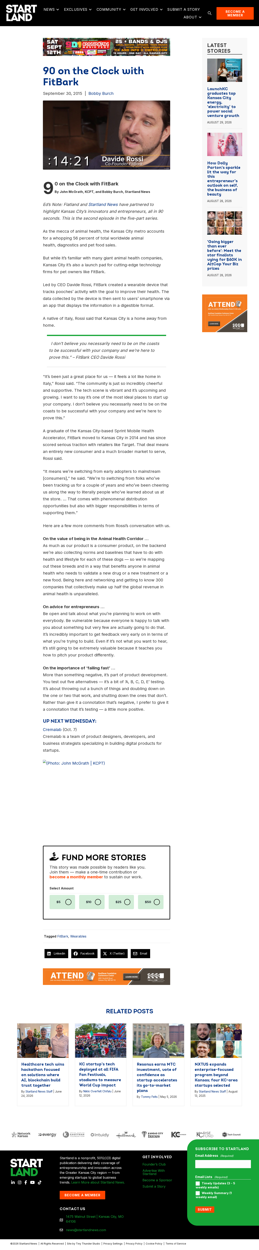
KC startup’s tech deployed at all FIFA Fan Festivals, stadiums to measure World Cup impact (100, 1074)
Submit (205, 1209)
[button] (58, 9)
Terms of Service (176, 1243)
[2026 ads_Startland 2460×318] (106, 47)
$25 (118, 902)
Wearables (78, 936)
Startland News (103, 204)
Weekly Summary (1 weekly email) (214, 1195)
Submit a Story (183, 9)
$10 (88, 902)
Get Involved (144, 9)
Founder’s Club (154, 1164)
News (49, 9)
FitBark (62, 936)
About (190, 17)
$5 (58, 902)
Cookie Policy (154, 1243)
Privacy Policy (134, 1243)
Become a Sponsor (157, 1180)
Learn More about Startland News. (98, 1182)
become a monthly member (76, 876)
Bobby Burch (101, 93)
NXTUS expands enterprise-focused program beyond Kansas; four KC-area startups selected (216, 1075)
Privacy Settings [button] (113, 1243)
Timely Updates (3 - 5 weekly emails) (215, 1185)
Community (109, 9)
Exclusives (75, 9)
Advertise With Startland (153, 1172)
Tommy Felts (149, 1096)
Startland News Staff (38, 1091)
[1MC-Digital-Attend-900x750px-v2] (224, 297)
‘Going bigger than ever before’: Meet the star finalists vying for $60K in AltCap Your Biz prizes (224, 255)
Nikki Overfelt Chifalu (97, 1091)
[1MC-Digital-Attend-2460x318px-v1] (106, 976)
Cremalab (52, 729)
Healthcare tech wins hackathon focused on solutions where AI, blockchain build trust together (42, 1075)
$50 (148, 902)
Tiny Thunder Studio (88, 1243)
